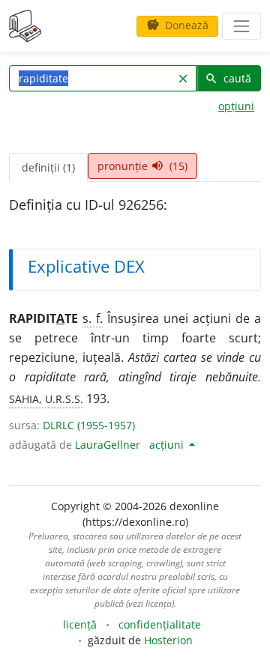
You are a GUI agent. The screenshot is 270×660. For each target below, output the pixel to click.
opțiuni (236, 106)
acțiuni (168, 445)
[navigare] (241, 26)
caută (228, 78)
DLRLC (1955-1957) (89, 425)
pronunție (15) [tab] (143, 166)
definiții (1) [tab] (48, 167)
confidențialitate (159, 624)
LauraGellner (107, 445)
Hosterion (168, 640)
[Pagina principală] (25, 26)
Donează (177, 25)
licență (80, 624)
